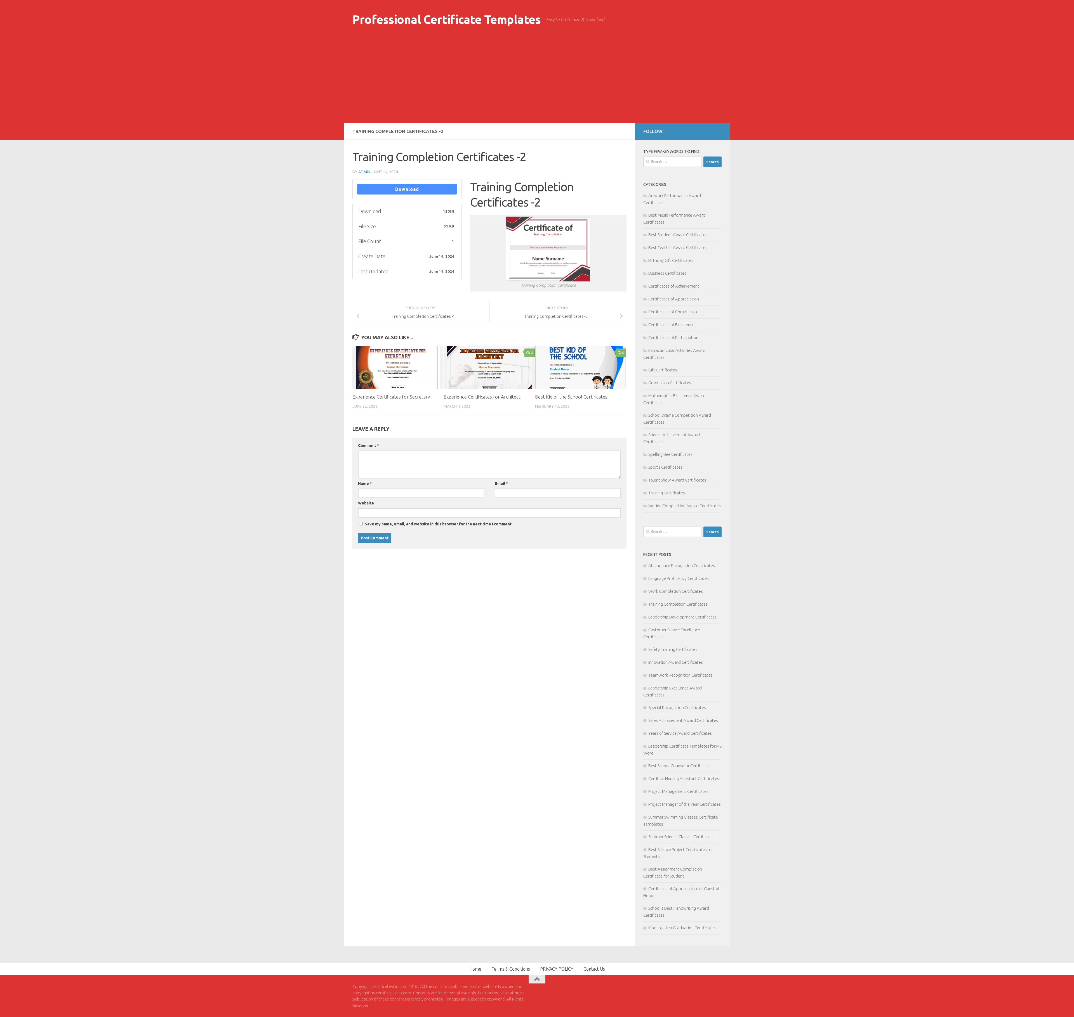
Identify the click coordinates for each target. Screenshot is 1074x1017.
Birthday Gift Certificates (670, 260)
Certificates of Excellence (671, 324)
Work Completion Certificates (675, 591)
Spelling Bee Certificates (670, 454)
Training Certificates (666, 492)
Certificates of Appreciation (673, 299)
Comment (368, 445)
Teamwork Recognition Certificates (680, 675)
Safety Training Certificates (672, 649)
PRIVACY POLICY (556, 968)
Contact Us (594, 968)
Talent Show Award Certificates (677, 480)
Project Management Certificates (678, 791)
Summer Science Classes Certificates (681, 836)
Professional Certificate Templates (446, 19)
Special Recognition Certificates (677, 707)
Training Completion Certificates (678, 604)
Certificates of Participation (673, 337)
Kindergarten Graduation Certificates (682, 927)
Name (365, 483)
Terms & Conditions (510, 968)
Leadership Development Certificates (682, 617)
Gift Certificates (662, 370)
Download (407, 189)
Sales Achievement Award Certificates (683, 720)
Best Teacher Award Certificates (677, 247)
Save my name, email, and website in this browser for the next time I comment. (439, 524)
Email (501, 483)
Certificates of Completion (672, 311)
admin (364, 172)
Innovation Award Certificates (675, 662)
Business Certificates (667, 273)
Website (366, 503)
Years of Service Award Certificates (680, 733)
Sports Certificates (665, 467)
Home (475, 968)
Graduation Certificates (669, 382)
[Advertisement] (537, 81)
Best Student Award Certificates (677, 234)
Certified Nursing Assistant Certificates (683, 778)
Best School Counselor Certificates (680, 765)
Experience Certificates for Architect (482, 396)
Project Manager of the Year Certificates (684, 804)
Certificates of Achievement (673, 286)
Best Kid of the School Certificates (571, 396)
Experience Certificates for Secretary (391, 396)
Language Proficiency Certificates (678, 578)
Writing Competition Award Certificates (684, 505)
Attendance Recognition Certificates (681, 565)
